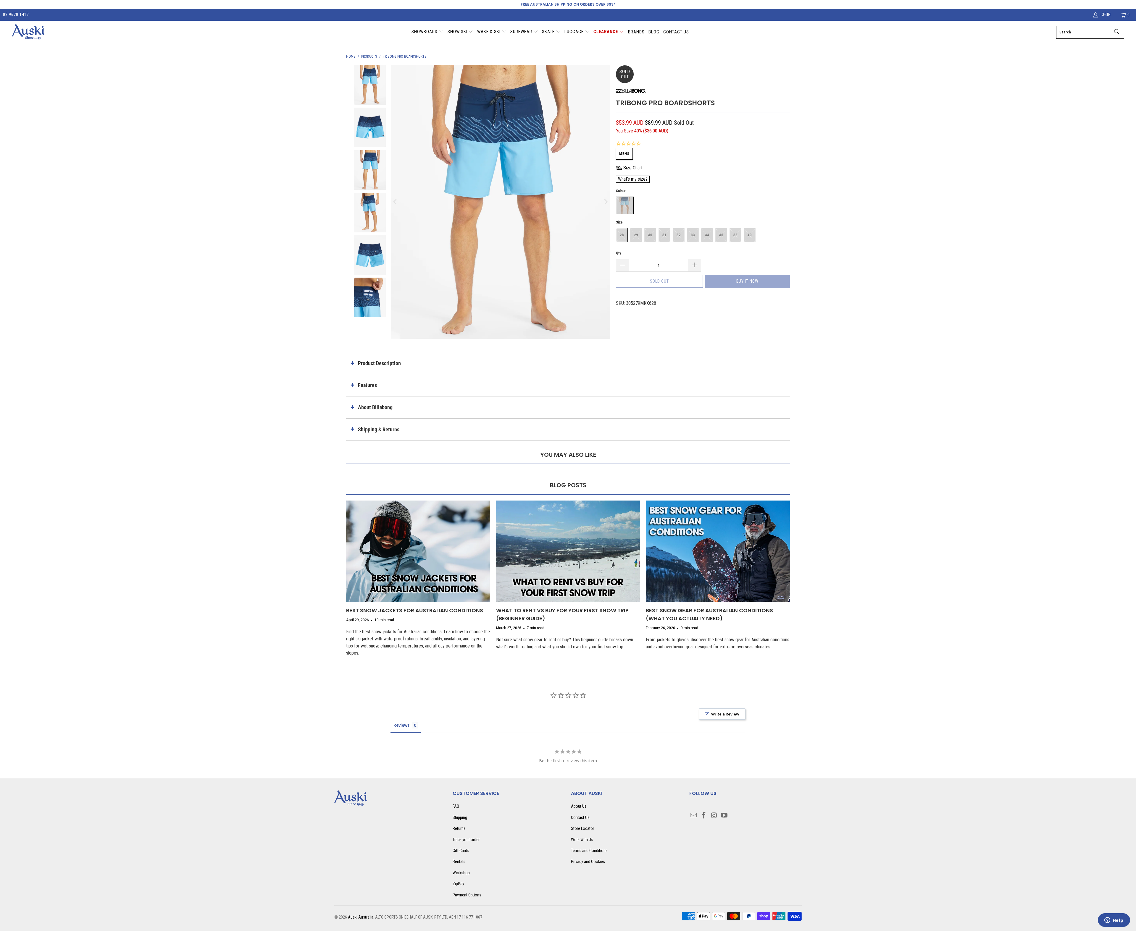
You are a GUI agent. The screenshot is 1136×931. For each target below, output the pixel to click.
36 (721, 235)
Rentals (459, 861)
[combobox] (1090, 32)
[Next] (605, 202)
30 (650, 235)
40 (750, 235)
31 (664, 235)
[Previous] (395, 202)
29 (636, 235)
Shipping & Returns (378, 429)
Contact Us (580, 817)
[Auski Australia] (28, 32)
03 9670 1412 (16, 14)
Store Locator (582, 828)
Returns (459, 828)
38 (735, 235)
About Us (579, 806)
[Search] (1116, 32)
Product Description (379, 363)
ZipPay (458, 883)
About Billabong (375, 407)
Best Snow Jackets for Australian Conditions (414, 610)
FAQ (456, 806)
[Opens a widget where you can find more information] (1114, 920)
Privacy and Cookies (588, 861)
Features (367, 385)
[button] (427, 32)
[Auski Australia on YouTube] (724, 816)
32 (679, 235)
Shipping (460, 817)
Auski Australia (360, 917)
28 (622, 235)
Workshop (461, 872)
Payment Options (467, 895)
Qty (618, 253)
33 (693, 235)
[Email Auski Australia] (693, 816)
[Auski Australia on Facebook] (704, 816)
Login (1105, 14)
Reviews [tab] (401, 725)
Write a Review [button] (725, 714)
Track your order (466, 839)
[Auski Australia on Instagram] (714, 816)
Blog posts (568, 485)
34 (707, 235)
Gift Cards (461, 850)
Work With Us (582, 839)
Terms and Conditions (589, 850)
